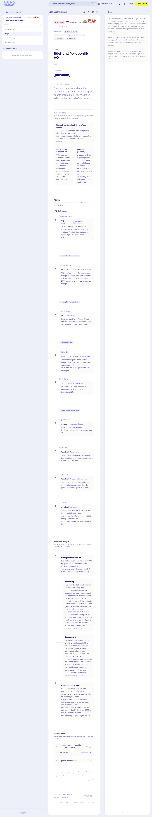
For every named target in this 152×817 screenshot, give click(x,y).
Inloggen (23, 813)
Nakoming (80, 35)
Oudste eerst (62, 211)
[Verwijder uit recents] (41, 18)
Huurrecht (57, 31)
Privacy (56, 802)
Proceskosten (59, 38)
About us (65, 797)
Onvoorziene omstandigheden (64, 35)
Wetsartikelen (9, 42)
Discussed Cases (68, 794)
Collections (57, 794)
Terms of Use (64, 802)
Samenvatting (9, 29)
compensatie (71, 38)
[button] (3, 18)
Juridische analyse (10, 38)
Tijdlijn (7, 34)
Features (56, 797)
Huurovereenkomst (71, 31)
